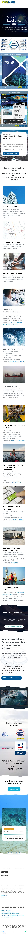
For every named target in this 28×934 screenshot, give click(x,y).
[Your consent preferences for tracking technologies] (25, 931)
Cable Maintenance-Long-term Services (10, 913)
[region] (14, 145)
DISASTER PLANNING (17, 519)
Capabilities (4, 895)
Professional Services (6, 910)
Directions (21, 926)
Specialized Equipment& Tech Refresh (12, 831)
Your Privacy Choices (8, 931)
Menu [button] (14, 6)
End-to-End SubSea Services (7, 912)
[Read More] (14, 817)
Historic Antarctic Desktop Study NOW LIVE (12, 137)
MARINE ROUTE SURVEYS (17, 361)
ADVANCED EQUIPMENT (18, 440)
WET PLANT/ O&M (16, 482)
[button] (13, 159)
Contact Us (3, 897)
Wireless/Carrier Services (7, 917)
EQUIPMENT (14, 563)
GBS (9, 2)
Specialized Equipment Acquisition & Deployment (12, 915)
